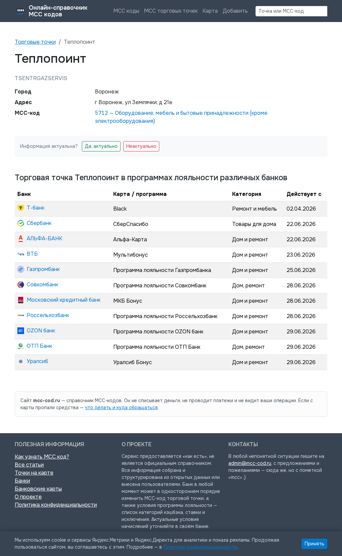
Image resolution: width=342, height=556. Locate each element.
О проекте (28, 496)
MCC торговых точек (171, 10)
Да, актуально (101, 146)
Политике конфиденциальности (200, 547)
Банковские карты (38, 488)
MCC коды (126, 10)
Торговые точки (35, 41)
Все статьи (29, 464)
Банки (22, 480)
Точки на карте (34, 472)
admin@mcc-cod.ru (249, 463)
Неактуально (141, 146)
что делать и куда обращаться (121, 407)
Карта (210, 10)
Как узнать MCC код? (42, 456)
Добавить (235, 10)
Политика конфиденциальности (56, 504)
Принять (314, 544)
